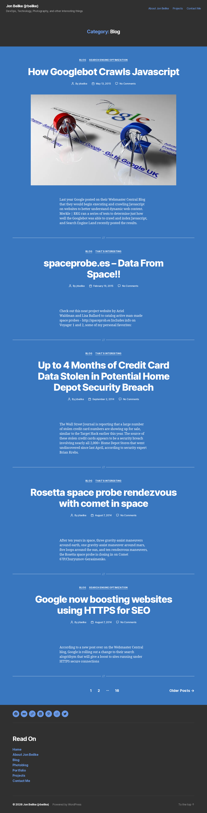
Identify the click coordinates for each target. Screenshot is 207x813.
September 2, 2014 (103, 399)
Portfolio (19, 770)
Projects (178, 8)
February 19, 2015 (103, 285)
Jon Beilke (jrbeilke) (22, 6)
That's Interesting (108, 251)
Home (17, 749)
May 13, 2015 (103, 83)
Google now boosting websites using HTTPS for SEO (103, 604)
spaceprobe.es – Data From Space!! (103, 268)
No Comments (127, 83)
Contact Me (194, 8)
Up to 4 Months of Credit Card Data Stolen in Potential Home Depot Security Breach (103, 376)
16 (117, 690)
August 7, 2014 (103, 515)
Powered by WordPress (66, 804)
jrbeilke (83, 83)
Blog (82, 60)
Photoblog (20, 765)
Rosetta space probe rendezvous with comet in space (103, 497)
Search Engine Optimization (108, 60)
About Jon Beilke (158, 8)
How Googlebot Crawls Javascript (103, 71)
